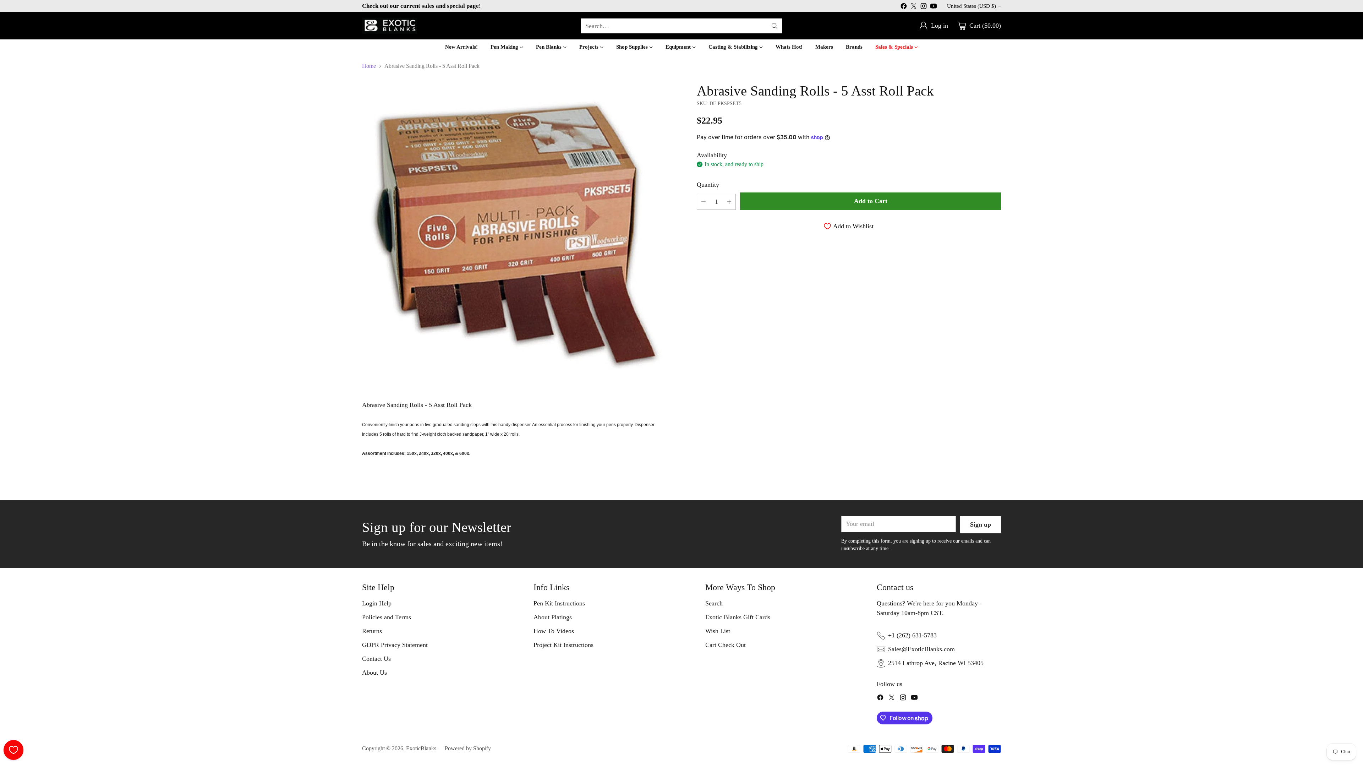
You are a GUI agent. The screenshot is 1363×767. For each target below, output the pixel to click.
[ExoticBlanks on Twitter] (913, 7)
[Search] (774, 25)
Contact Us (376, 658)
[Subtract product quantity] (703, 202)
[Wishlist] (13, 750)
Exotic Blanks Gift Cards (737, 617)
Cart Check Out (725, 644)
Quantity (708, 184)
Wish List (717, 631)
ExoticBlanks (421, 748)
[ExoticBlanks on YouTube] (933, 7)
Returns (372, 631)
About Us (374, 672)
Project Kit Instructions (563, 644)
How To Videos (553, 631)
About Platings (552, 617)
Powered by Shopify (468, 748)
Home (369, 66)
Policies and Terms (386, 617)
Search (714, 603)
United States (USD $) (971, 6)
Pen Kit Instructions (559, 603)
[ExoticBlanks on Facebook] (903, 7)
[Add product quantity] (729, 202)
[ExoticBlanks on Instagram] (923, 7)
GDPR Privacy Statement (395, 644)
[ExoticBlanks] (389, 26)
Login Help (377, 603)
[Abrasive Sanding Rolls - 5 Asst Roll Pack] (514, 235)
